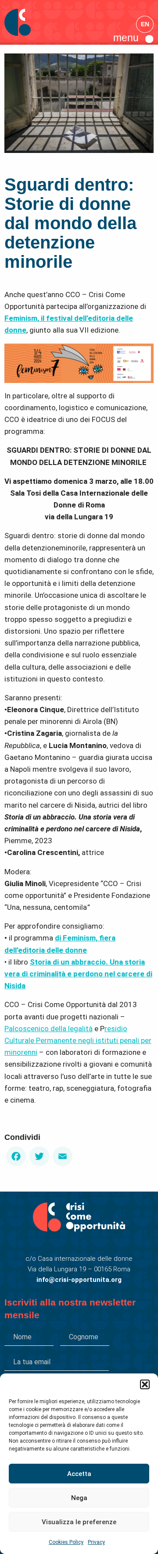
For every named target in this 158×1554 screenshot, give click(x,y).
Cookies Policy (66, 1542)
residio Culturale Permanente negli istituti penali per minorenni (77, 1040)
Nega (79, 1498)
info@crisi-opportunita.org (79, 1280)
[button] (144, 1384)
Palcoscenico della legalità (48, 1028)
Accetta (79, 1474)
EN (145, 24)
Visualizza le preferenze (79, 1522)
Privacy (96, 1542)
